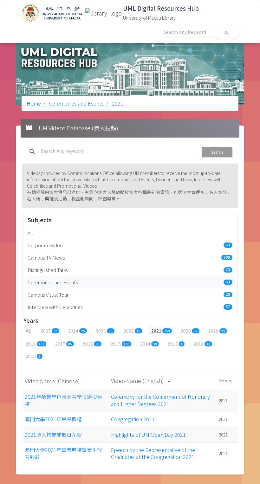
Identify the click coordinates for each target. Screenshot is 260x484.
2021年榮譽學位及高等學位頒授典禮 (63, 400)
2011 (201, 343)
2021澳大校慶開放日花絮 (53, 434)
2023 (104, 330)
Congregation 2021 (133, 419)
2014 (148, 343)
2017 (63, 343)
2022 (132, 330)
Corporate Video (129, 245)
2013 (175, 343)
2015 (120, 343)
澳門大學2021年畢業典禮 (53, 419)
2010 (33, 356)
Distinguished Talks (129, 269)
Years (226, 381)
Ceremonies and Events (76, 103)
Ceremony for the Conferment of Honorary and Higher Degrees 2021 (160, 400)
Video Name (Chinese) (53, 381)
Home (34, 103)
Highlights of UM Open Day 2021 (148, 434)
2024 (76, 330)
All (30, 232)
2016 (91, 343)
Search (217, 152)
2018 (35, 343)
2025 (49, 330)
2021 (117, 103)
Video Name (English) (142, 380)
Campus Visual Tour (129, 294)
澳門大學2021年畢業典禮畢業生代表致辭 (63, 453)
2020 (189, 330)
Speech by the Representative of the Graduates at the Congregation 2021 (153, 453)
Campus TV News (129, 257)
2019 (216, 330)
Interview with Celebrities (129, 306)
